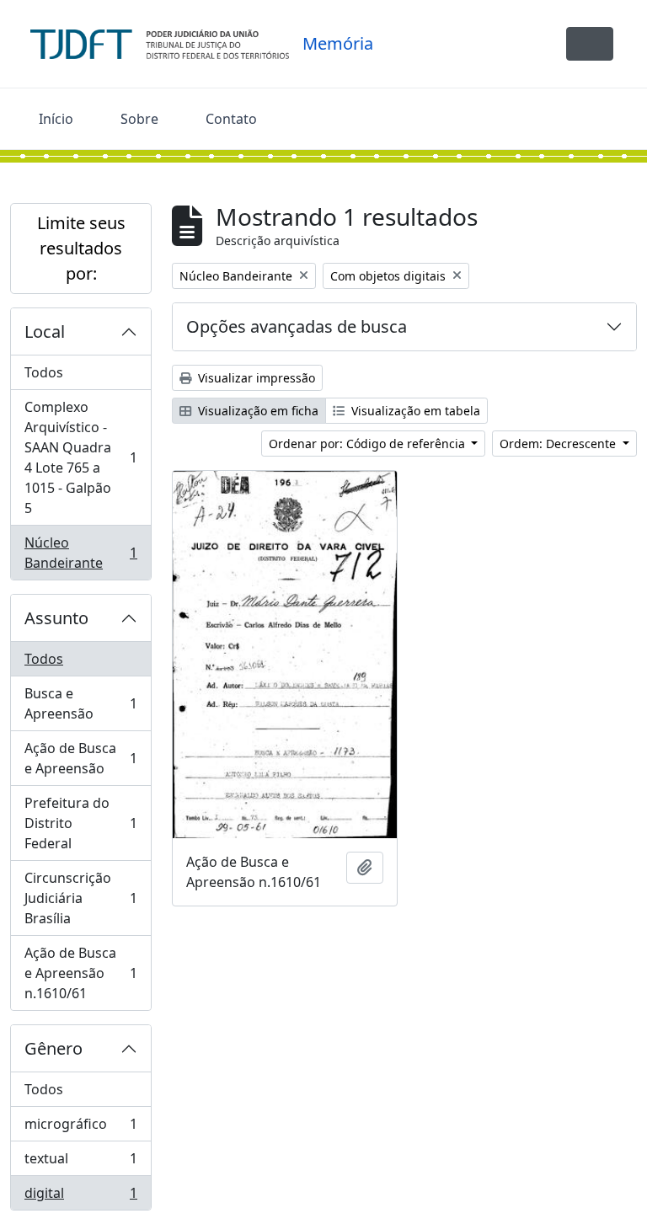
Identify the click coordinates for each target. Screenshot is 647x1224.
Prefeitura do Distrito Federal (80, 823)
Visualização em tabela (414, 411)
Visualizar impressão (255, 378)
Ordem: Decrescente (559, 444)
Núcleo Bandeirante (80, 552)
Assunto (56, 618)
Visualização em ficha (256, 411)
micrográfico (80, 1127)
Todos (43, 372)
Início (56, 119)
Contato (231, 119)
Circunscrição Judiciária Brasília (80, 898)
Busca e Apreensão (80, 703)
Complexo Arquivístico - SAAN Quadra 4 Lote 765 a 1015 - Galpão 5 (80, 457)
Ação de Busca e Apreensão (80, 758)
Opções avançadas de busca (296, 326)
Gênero (53, 1048)
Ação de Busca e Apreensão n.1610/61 (80, 972)
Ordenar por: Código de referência (368, 444)
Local (44, 331)
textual (80, 1162)
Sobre (139, 119)
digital (80, 1197)
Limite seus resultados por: (81, 248)
